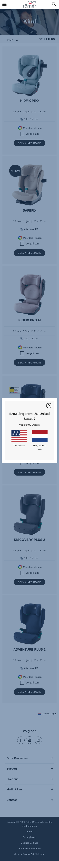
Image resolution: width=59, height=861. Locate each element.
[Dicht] (49, 405)
